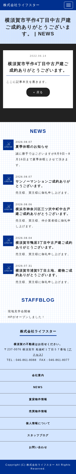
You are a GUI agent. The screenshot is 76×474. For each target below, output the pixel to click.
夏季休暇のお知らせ (32, 146)
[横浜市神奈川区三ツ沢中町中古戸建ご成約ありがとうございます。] (8, 207)
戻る (38, 92)
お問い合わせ (38, 447)
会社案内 (38, 375)
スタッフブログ (38, 435)
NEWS (38, 387)
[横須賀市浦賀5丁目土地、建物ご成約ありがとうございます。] (8, 268)
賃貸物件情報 (38, 399)
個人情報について (38, 423)
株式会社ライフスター (21, 5)
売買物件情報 (38, 411)
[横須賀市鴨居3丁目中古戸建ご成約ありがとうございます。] (8, 240)
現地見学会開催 (19, 311)
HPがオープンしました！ (26, 317)
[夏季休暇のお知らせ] (8, 144)
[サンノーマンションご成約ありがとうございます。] (8, 179)
